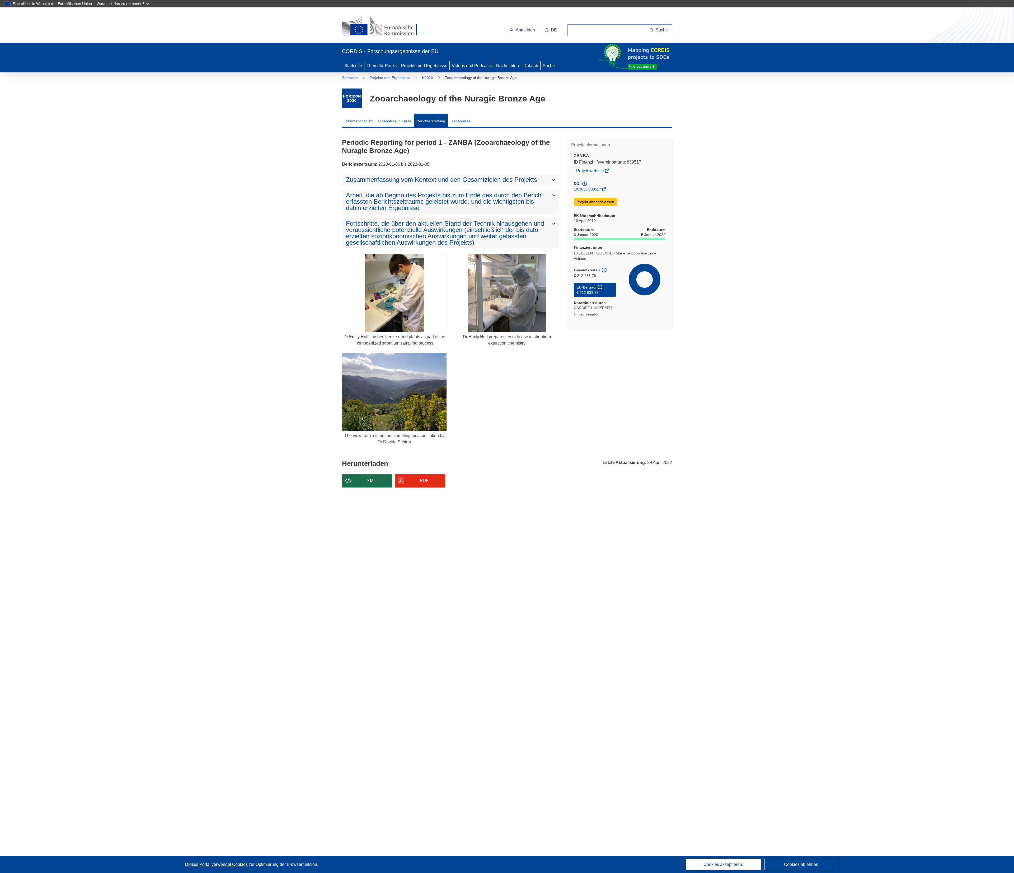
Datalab (530, 65)
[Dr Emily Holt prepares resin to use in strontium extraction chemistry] (507, 293)
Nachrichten (507, 65)
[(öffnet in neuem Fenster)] (384, 26)
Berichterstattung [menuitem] (431, 121)
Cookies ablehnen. (801, 864)
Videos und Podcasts (472, 65)
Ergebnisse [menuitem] (461, 121)
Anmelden (525, 30)
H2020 (427, 78)
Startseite (353, 65)
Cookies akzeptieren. (723, 864)
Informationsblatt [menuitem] (359, 121)
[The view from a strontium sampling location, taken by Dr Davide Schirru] (394, 392)
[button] (550, 30)
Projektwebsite (590, 171)
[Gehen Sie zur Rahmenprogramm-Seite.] (352, 98)
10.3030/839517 (587, 189)
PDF (424, 480)
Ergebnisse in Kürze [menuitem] (394, 121)
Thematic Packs (382, 65)
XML (371, 481)
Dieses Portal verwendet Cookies (217, 864)
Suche (549, 65)
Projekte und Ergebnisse (424, 65)
